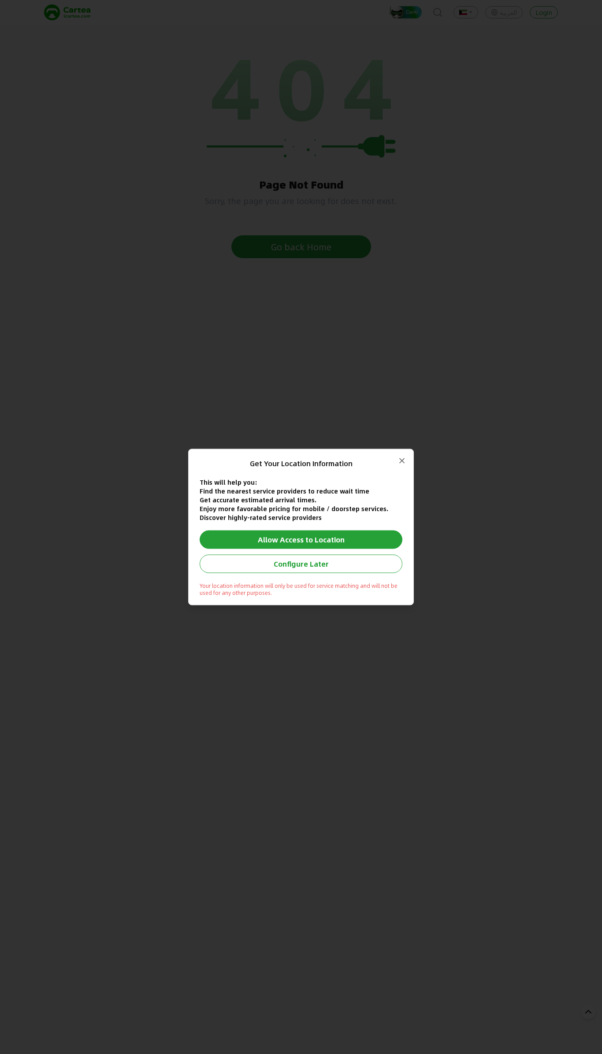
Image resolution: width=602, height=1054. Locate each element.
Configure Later (301, 563)
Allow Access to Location (301, 539)
